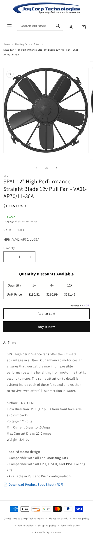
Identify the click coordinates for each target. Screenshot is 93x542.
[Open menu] (9, 26)
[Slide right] (56, 168)
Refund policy (26, 525)
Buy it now (46, 326)
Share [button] (12, 342)
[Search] (58, 26)
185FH (52, 464)
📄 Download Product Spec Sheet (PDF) (33, 484)
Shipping (8, 221)
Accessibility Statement (49, 532)
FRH (43, 464)
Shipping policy (47, 525)
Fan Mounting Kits (54, 458)
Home (6, 44)
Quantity (9, 248)
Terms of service (70, 525)
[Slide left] (37, 168)
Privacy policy (81, 518)
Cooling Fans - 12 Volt (28, 44)
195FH (70, 464)
